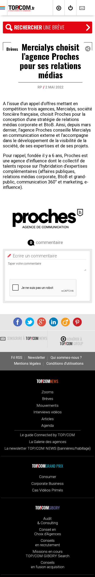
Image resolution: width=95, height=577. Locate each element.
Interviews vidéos (47, 412)
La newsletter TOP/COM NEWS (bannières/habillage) (47, 448)
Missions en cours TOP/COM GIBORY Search (47, 553)
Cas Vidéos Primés (47, 490)
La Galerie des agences (47, 442)
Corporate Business (47, 483)
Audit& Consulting (47, 520)
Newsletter (36, 357)
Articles (48, 419)
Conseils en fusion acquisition (47, 564)
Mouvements (47, 405)
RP (40, 87)
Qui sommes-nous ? (66, 357)
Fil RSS (16, 357)
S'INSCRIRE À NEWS (26, 338)
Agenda (47, 425)
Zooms (47, 392)
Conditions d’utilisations (65, 363)
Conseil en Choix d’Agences (47, 531)
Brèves (47, 398)
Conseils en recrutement (47, 542)
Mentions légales (27, 363)
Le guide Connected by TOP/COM (47, 435)
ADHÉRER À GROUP (71, 341)
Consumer (47, 476)
